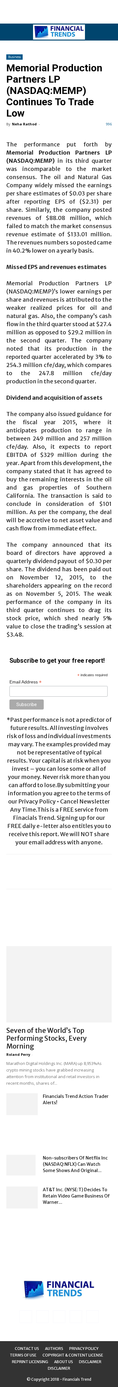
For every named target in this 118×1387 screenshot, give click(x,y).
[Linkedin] (42, 1316)
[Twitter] (76, 1316)
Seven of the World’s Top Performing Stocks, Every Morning (46, 1038)
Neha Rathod (24, 124)
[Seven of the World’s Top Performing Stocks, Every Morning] (59, 984)
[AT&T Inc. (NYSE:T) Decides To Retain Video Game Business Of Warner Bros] (22, 1198)
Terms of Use (23, 1355)
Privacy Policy (83, 1348)
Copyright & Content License (72, 1355)
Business (14, 57)
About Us (63, 1361)
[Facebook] (26, 1316)
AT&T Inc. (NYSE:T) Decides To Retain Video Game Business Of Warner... (76, 1196)
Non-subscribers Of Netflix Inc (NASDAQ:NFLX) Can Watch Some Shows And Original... (75, 1164)
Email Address (25, 682)
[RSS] (59, 1316)
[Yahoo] (92, 1316)
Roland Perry (18, 1054)
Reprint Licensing (30, 1361)
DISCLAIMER (59, 1368)
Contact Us (27, 1348)
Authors (54, 1348)
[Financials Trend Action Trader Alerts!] (22, 1104)
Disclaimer (90, 1361)
